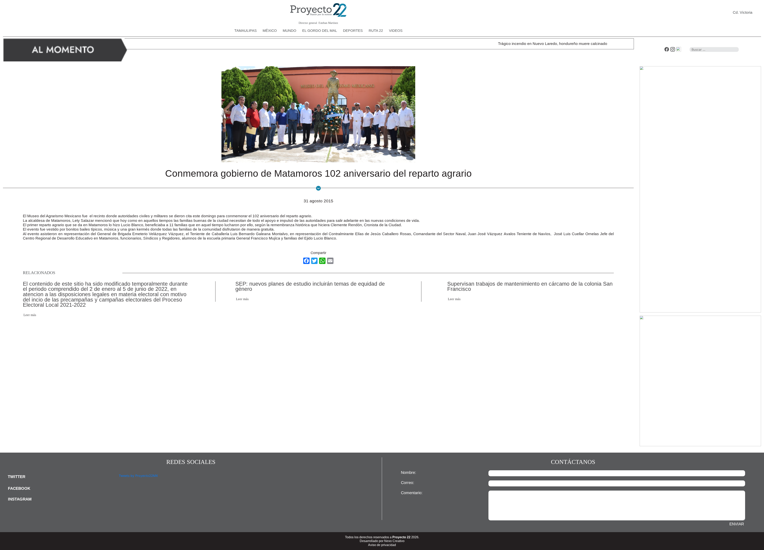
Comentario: (412, 493)
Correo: (407, 482)
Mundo (289, 31)
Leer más (29, 315)
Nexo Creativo (394, 541)
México (270, 31)
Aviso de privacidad (382, 545)
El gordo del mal (319, 31)
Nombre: (408, 472)
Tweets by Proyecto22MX (138, 476)
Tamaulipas (245, 31)
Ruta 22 (376, 31)
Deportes (353, 31)
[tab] (59, 477)
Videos (395, 31)
